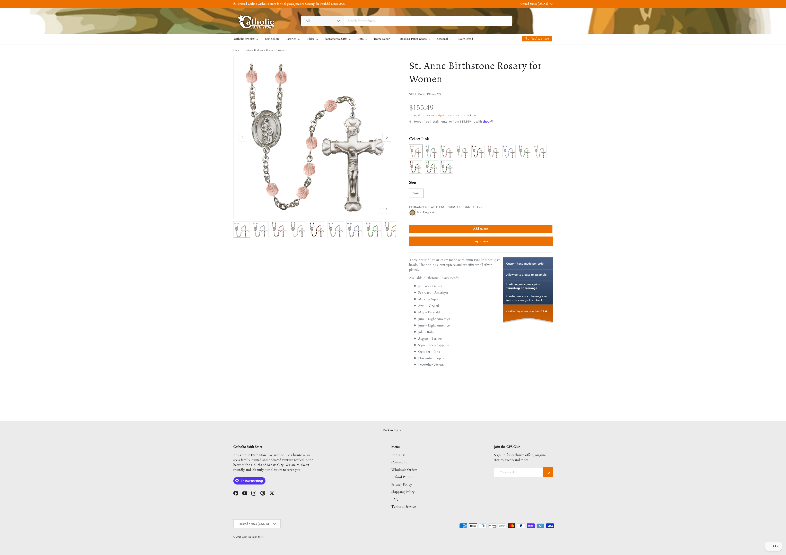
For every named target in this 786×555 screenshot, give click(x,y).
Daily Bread (465, 39)
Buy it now (481, 241)
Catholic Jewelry (244, 39)
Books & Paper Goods (413, 39)
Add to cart (481, 229)
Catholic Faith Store (252, 536)
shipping (441, 115)
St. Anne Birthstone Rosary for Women (265, 50)
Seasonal (442, 39)
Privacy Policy (401, 484)
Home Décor (382, 39)
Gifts (361, 39)
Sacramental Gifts (336, 39)
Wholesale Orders (404, 469)
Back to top (391, 430)
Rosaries (291, 39)
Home (236, 50)
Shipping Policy (403, 492)
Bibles (310, 39)
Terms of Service (403, 506)
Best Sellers (272, 39)
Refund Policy (401, 477)
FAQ (395, 499)
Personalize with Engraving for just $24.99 (445, 206)
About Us (398, 455)
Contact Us (399, 462)
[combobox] (406, 21)
